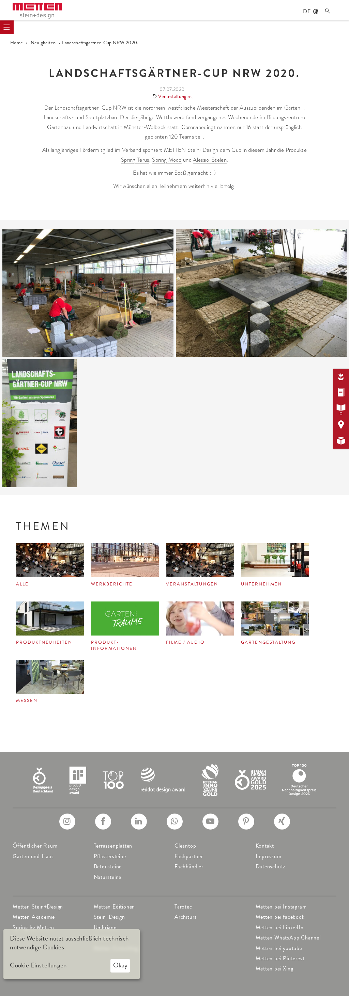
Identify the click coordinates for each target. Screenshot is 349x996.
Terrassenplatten (113, 846)
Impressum (269, 856)
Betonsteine (108, 866)
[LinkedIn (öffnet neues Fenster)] (139, 822)
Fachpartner (188, 856)
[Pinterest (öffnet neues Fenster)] (246, 822)
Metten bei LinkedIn (280, 927)
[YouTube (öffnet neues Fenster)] (210, 822)
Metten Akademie (34, 917)
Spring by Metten (33, 927)
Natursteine (108, 877)
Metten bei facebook (280, 917)
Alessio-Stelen (209, 160)
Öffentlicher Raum (35, 846)
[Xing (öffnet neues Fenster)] (282, 822)
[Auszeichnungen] (174, 779)
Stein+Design (109, 917)
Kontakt (265, 846)
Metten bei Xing (274, 969)
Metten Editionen (114, 907)
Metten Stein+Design (38, 907)
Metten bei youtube (279, 948)
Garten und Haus (33, 856)
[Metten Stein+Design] (37, 11)
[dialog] (71, 954)
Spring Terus (135, 160)
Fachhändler (188, 866)
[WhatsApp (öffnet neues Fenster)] (174, 822)
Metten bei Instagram (281, 907)
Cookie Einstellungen (38, 965)
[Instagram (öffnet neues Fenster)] (67, 822)
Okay (120, 965)
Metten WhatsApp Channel (288, 938)
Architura (185, 917)
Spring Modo (167, 160)
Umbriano (105, 927)
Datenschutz (271, 866)
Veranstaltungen (175, 96)
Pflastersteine (110, 856)
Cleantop (185, 846)
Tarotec (183, 907)
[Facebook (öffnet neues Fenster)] (103, 822)
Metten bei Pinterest (280, 958)
